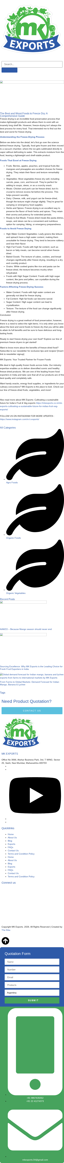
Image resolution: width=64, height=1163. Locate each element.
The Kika (6, 930)
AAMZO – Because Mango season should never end (26, 629)
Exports (11, 844)
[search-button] (9, 70)
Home (11, 834)
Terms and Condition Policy (21, 854)
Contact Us (13, 850)
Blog (10, 841)
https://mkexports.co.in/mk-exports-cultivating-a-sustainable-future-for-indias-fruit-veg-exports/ (31, 406)
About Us (12, 837)
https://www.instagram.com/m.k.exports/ (19, 419)
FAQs (10, 847)
